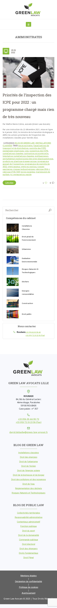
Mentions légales (28, 575)
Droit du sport (28, 531)
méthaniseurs (41, 156)
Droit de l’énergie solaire (28, 470)
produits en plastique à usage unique (20, 161)
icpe (27, 151)
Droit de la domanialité (28, 535)
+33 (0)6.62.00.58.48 (33, 332)
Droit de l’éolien (28, 466)
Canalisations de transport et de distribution (26, 146)
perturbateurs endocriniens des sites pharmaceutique (28, 158)
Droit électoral (28, 544)
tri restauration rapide (21, 174)
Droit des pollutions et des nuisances (28, 479)
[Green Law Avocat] (28, 9)
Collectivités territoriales (28, 513)
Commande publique (28, 539)
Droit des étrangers (28, 548)
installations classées (13, 153)
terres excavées (28, 172)
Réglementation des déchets (28, 488)
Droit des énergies (28, 457)
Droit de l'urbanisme (28, 461)
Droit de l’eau (28, 484)
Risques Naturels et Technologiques (28, 493)
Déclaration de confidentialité (28, 581)
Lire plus (9, 182)
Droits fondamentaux (28, 553)
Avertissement (28, 593)
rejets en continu (29, 166)
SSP (18, 172)
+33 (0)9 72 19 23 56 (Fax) (35, 335)
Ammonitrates (25, 145)
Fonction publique (28, 526)
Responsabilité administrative (28, 517)
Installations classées (28, 452)
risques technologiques (24, 169)
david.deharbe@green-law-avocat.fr (28, 432)
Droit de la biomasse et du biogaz (28, 475)
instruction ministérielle (36, 153)
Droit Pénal (28, 557)
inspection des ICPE (38, 151)
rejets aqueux (14, 166)
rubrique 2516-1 (43, 169)
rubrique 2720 (9, 172)
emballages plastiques (13, 151)
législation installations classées (18, 156)
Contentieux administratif (28, 522)
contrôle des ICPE (37, 148)
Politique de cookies (28, 587)
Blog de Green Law (25, 143)
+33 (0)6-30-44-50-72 (28, 419)
